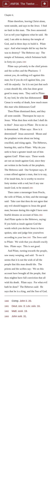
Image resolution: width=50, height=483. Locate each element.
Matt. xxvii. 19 (19, 311)
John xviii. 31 (19, 316)
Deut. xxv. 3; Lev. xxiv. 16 (26, 306)
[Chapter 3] (3, 241)
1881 (31, 188)
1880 (24, 62)
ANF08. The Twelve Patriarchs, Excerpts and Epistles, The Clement (24, 3)
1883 (29, 238)
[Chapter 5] (47, 241)
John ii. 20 (25, 300)
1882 (41, 215)
